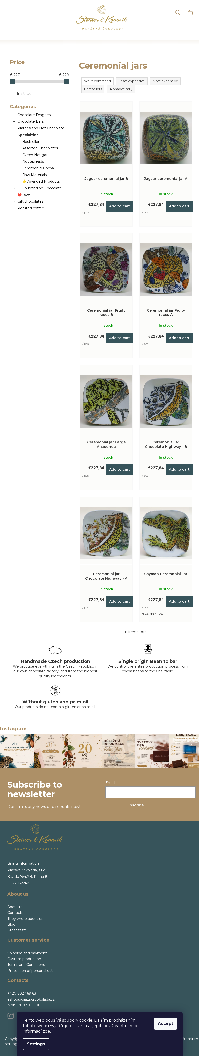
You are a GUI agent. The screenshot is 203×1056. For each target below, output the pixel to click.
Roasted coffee (30, 208)
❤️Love (23, 195)
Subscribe (134, 805)
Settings (36, 1044)
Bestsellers (93, 89)
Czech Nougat (35, 155)
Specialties (27, 135)
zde (46, 1031)
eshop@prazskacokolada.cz (31, 999)
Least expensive (132, 81)
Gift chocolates (30, 201)
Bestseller (30, 141)
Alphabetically (121, 89)
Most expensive (165, 81)
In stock (24, 93)
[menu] (7, 8)
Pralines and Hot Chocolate (40, 128)
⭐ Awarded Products (41, 181)
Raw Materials (34, 175)
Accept (165, 1023)
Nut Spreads (33, 161)
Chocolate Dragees (34, 115)
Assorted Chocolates (40, 148)
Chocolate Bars (30, 121)
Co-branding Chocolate (42, 188)
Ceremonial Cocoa (38, 168)
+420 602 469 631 (22, 993)
